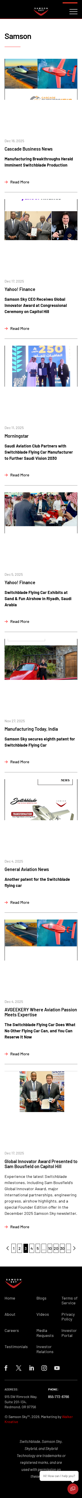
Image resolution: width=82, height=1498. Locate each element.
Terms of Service (69, 1300)
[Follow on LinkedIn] (31, 1368)
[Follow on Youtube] (56, 1368)
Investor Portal (69, 1333)
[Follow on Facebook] (5, 1368)
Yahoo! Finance (20, 289)
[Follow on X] (18, 1368)
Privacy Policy (68, 1317)
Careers (12, 1330)
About (10, 1314)
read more (19, 181)
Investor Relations (45, 1349)
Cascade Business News (29, 149)
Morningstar (17, 436)
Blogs (41, 1298)
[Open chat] (72, 1488)
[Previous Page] (7, 1248)
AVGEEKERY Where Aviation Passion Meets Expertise (41, 1012)
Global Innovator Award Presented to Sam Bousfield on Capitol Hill (41, 1164)
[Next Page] (74, 1248)
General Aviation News (27, 869)
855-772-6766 (58, 1396)
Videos (42, 1314)
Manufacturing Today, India (31, 729)
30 (62, 1248)
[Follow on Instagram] (44, 1368)
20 (56, 1248)
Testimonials (16, 1346)
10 (50, 1248)
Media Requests (45, 1333)
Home (10, 1298)
